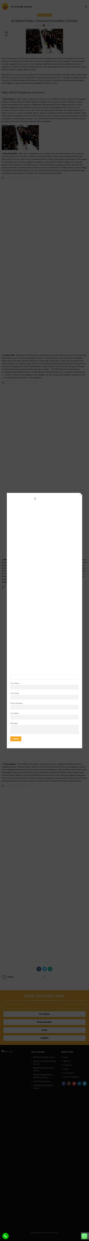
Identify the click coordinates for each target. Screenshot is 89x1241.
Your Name (14, 683)
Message (13, 723)
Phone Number (16, 703)
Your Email (14, 693)
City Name (14, 713)
